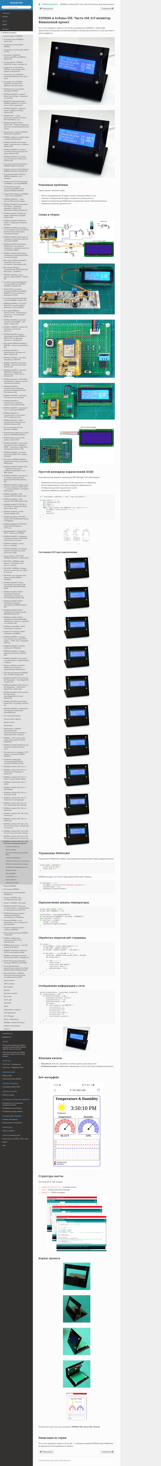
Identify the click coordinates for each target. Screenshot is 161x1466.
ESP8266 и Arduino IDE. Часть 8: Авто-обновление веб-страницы (15, 804)
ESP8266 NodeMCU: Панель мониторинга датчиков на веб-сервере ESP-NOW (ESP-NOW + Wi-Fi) (15, 585)
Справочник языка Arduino (12, 1079)
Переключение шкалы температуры (18, 861)
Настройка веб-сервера (12, 716)
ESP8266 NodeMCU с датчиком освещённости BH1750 (15, 359)
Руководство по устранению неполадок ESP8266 (14, 90)
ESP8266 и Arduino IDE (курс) (14, 1022)
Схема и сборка (11, 849)
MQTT (6, 1006)
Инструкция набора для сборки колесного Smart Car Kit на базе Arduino (14, 1054)
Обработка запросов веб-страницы (17, 864)
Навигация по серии (12, 883)
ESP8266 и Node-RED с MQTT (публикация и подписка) (14, 627)
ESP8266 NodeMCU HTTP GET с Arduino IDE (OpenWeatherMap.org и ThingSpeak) (16, 519)
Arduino (5, 16)
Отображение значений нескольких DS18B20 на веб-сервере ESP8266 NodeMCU (14, 188)
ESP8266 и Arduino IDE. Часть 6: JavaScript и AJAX (15, 793)
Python (5, 1142)
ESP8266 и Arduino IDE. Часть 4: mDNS (15, 783)
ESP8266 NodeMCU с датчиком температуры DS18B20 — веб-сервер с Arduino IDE (15, 322)
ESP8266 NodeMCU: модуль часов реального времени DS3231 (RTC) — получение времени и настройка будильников (16, 488)
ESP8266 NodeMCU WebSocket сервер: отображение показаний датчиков (15, 222)
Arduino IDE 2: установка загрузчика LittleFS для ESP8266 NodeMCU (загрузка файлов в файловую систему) (15, 292)
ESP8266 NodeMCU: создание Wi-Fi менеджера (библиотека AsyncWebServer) (16, 710)
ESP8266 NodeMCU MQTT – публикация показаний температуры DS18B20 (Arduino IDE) (15, 604)
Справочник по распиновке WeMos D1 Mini (16, 51)
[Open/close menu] (1, 17)
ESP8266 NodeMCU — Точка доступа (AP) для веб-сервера (14, 200)
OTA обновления (10, 1013)
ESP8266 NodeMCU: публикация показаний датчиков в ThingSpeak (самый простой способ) (16, 538)
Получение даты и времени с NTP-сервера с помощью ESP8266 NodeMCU (16, 754)
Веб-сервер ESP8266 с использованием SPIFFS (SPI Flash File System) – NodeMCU (16, 269)
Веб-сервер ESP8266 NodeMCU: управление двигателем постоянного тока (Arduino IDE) (15, 262)
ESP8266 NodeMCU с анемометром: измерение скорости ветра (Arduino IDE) (14, 403)
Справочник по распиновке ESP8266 (13, 45)
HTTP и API (8, 1000)
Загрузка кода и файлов (12, 719)
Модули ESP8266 (10, 886)
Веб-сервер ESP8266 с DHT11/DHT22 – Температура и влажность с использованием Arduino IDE (15, 313)
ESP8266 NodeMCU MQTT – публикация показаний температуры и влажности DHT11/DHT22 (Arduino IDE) (14, 595)
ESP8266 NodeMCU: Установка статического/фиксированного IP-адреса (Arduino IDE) (16, 151)
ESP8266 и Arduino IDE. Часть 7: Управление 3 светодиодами (15, 799)
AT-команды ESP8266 (11, 889)
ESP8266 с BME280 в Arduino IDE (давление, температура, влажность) (15, 329)
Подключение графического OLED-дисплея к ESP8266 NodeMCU (16, 434)
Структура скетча (11, 876)
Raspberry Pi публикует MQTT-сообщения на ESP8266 (14, 632)
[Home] (39, 4)
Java (4, 1145)
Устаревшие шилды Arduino (12, 1111)
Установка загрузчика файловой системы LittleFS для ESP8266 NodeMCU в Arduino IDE (15, 284)
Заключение (8, 725)
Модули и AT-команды (12, 1026)
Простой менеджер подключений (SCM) (17, 854)
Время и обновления (11, 1019)
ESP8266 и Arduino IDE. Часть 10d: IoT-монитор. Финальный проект (16, 842)
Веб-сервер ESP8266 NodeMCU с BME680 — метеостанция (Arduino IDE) (16, 345)
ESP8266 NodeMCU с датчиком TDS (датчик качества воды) (15, 396)
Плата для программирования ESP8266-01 (14, 893)
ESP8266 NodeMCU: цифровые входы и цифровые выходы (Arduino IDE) (15, 110)
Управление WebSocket (13, 858)
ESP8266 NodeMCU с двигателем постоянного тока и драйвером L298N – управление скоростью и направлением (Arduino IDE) (16, 446)
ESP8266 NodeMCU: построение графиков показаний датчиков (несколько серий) (15, 551)
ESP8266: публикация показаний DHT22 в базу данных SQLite (15, 951)
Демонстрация (9, 722)
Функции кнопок (11, 870)
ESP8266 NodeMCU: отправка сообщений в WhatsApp (14, 647)
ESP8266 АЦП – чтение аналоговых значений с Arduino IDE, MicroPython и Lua (15, 117)
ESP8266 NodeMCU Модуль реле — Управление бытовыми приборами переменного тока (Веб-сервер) (15, 469)
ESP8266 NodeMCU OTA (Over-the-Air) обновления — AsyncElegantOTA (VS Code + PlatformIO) (16, 695)
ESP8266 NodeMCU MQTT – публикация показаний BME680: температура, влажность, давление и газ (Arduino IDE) (16, 620)
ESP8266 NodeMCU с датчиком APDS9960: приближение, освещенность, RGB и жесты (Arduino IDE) (15, 373)
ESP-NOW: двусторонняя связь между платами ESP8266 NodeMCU (15, 577)
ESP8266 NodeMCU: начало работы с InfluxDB (13, 544)
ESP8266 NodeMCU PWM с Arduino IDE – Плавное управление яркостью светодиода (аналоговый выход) (16, 126)
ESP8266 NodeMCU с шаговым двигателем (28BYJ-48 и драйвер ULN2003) (15, 454)
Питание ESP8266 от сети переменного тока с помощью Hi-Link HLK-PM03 (16, 922)
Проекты (7, 1029)
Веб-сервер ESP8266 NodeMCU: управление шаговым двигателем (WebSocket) (16, 461)
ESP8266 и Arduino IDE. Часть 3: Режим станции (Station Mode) (15, 778)
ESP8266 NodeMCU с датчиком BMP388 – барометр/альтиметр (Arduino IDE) (15, 365)
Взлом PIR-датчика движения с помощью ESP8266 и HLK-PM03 (15, 962)
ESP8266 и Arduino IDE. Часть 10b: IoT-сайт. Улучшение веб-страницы (16, 832)
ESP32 (5, 24)
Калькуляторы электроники (12, 1123)
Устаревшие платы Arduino (12, 1108)
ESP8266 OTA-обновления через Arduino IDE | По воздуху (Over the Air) (16, 703)
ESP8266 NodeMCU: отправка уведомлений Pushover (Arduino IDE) (15, 653)
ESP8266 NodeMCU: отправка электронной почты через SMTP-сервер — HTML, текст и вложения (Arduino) (16, 640)
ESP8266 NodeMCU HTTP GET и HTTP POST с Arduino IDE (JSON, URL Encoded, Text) (15, 506)
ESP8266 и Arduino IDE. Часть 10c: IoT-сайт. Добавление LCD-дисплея (16, 837)
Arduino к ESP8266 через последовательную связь (13, 898)
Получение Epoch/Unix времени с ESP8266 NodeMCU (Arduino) (16, 165)
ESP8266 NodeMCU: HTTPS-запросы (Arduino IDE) (14, 512)
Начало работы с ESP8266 (13, 36)
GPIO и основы (9, 984)
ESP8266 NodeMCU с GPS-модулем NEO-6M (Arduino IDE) (15, 495)
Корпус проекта (11, 879)
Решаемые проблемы (13, 846)
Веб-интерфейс (11, 873)
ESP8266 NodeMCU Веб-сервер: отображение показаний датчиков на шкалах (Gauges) (16, 255)
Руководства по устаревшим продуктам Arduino (13, 1104)
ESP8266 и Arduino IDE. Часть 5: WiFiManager (15, 788)
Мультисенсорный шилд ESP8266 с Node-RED (16, 934)
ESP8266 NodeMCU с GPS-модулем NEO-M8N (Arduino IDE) (16, 500)
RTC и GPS (7, 996)
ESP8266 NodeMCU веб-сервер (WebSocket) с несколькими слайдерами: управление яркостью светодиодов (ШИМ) (16, 247)
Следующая (107, 8)
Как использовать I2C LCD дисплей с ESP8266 (13, 428)
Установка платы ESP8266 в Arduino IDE (14, 40)
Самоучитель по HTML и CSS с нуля (15, 1139)
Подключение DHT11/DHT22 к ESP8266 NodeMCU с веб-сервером (15, 176)
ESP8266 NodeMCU (9, 33)
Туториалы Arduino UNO (11, 1087)
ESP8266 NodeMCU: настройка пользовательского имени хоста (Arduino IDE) (15, 159)
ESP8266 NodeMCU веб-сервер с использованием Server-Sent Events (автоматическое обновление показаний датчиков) (16, 231)
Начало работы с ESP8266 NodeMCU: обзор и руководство (15, 63)
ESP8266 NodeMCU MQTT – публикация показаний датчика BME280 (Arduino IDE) (15, 612)
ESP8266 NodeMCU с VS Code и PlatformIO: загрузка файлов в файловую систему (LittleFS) (15, 305)
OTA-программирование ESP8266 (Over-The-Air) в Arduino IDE (16, 674)
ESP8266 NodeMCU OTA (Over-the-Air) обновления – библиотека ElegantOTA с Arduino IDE (16, 687)
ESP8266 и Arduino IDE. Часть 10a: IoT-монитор (16, 814)
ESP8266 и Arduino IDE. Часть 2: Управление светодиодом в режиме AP (15, 772)
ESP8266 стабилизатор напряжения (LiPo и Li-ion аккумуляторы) (13, 940)
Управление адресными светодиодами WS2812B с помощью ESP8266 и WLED (14, 761)
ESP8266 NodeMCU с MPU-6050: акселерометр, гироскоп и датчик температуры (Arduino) (16, 381)
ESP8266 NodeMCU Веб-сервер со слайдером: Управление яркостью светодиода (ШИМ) (16, 239)
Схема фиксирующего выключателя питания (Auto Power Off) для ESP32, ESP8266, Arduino (16, 968)
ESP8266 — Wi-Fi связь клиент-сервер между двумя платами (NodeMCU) (15, 740)
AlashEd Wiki (17, 3)
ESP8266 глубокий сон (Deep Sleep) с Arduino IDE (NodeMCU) (16, 138)
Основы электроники (10, 1119)
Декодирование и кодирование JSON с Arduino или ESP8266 (15, 532)
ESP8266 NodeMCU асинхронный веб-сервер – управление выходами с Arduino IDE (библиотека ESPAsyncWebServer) (16, 207)
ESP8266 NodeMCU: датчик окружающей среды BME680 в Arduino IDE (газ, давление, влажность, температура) (15, 337)
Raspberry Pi (7, 1037)
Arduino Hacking (8, 1095)
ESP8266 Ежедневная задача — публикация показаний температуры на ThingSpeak (15, 915)
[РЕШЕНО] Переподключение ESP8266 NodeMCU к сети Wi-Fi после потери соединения (15, 103)
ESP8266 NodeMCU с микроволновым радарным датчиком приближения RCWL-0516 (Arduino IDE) (15, 389)
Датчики (7, 990)
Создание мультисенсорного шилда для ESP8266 (14, 928)
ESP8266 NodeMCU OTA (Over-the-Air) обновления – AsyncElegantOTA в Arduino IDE (16, 680)
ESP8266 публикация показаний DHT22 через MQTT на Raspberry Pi (16, 956)
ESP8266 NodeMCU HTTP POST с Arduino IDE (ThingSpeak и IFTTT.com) (15, 526)
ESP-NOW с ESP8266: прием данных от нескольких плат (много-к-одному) (14, 563)
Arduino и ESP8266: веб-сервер (15, 903)
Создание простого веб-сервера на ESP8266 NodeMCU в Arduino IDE (16, 170)
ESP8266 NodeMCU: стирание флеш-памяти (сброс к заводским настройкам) (16, 96)
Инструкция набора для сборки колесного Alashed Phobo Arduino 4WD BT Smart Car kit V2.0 (14, 1047)
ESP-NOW (7, 1003)
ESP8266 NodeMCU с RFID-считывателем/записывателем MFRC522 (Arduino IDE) (14, 422)
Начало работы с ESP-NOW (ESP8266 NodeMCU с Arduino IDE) (16, 557)
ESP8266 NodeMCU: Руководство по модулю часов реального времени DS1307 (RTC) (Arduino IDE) (16, 478)
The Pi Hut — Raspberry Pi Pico (13, 1067)
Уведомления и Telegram (12, 1009)
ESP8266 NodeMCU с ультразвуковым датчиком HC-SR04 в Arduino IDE (15, 352)
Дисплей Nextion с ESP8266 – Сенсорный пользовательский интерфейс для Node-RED (14, 975)
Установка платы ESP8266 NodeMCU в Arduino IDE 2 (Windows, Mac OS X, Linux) (13, 83)
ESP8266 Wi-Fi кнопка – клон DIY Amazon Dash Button (16, 946)
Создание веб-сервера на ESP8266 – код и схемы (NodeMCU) (16, 195)
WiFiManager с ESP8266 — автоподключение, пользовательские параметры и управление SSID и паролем (15, 731)
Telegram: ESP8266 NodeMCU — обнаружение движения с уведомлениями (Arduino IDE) (15, 667)
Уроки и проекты (9, 1131)
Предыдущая (47, 8)
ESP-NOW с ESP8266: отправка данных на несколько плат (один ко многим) (15, 570)
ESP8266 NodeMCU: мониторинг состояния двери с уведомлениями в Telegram (16, 660)
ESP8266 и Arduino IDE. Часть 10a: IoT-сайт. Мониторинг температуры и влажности (16, 826)
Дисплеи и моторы (10, 993)
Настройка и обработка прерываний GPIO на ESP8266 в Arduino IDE (15, 57)
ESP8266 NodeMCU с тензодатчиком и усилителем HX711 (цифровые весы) (14, 415)
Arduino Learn (7, 1075)
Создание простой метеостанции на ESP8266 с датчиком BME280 (15, 182)
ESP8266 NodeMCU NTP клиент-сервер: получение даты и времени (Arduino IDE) (16, 144)
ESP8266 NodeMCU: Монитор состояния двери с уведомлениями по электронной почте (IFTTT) (16, 908)
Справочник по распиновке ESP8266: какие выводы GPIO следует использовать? (14, 69)
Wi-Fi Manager (9, 1016)
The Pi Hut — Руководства (12, 1064)
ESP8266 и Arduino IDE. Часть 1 (15, 766)
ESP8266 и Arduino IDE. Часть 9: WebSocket (15, 809)
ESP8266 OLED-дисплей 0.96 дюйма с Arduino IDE (14, 439)
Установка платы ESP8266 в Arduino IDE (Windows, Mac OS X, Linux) (15, 76)
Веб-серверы (8, 987)
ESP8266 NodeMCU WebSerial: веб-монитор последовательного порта (16, 747)
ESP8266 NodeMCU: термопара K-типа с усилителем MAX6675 (16, 409)
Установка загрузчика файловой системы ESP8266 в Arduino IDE (15, 299)
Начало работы (9, 980)
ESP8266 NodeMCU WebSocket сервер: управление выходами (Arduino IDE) (15, 215)
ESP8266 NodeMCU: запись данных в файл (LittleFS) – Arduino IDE (16, 277)
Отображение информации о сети (17, 867)
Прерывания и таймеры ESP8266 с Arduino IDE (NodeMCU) (16, 133)
